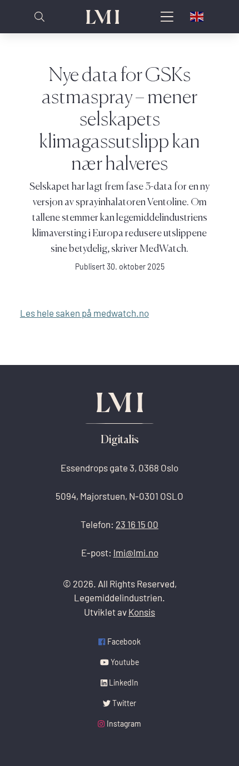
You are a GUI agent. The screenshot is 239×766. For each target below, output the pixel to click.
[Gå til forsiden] (103, 17)
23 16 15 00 (137, 524)
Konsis (141, 612)
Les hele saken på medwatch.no (84, 313)
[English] (197, 16)
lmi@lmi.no (135, 552)
